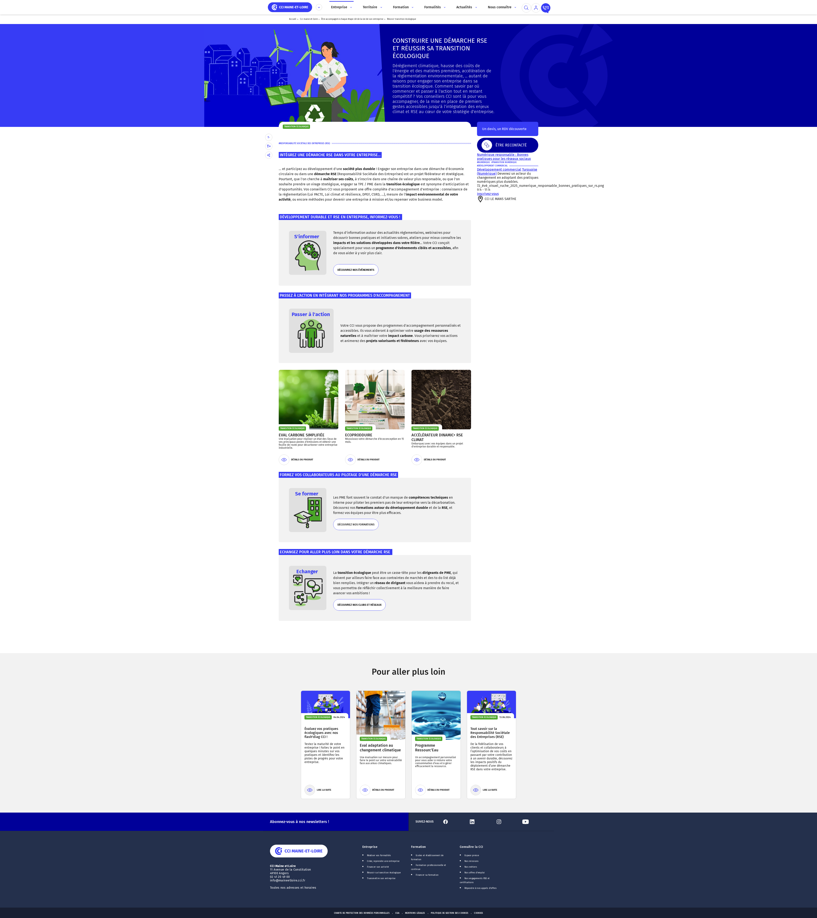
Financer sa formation (427, 875)
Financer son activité (378, 867)
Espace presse (471, 855)
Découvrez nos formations (355, 526)
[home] (290, 7)
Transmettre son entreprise (381, 878)
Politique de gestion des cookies (449, 913)
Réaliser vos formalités (379, 855)
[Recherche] (526, 8)
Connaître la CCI (471, 847)
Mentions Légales (415, 913)
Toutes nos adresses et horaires (293, 888)
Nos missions (471, 861)
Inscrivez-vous (488, 194)
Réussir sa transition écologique (384, 872)
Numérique (484, 162)
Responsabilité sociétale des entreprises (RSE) (305, 143)
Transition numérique (505, 162)
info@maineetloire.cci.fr (287, 880)
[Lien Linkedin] (480, 821)
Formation (418, 847)
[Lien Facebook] (453, 821)
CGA (397, 913)
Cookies (478, 913)
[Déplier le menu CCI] (319, 7)
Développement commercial (493, 166)
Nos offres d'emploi (474, 872)
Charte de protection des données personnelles (362, 913)
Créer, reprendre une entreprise (383, 861)
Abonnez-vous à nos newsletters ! (299, 821)
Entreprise (369, 847)
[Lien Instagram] (507, 821)
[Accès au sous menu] (351, 7)
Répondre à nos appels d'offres (480, 888)
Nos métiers (470, 867)
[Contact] (545, 8)
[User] (536, 8)
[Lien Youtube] (533, 821)
